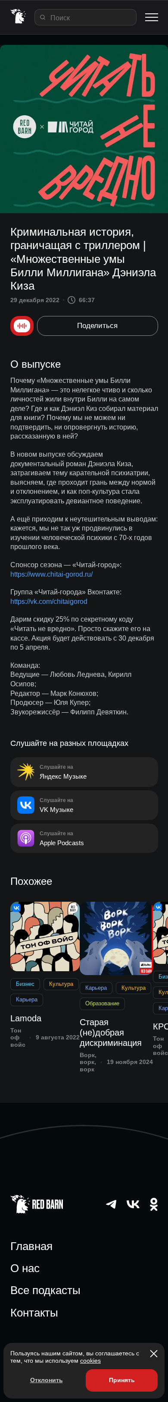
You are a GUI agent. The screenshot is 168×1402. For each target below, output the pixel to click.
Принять (122, 1380)
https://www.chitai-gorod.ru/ (51, 574)
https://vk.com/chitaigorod (48, 601)
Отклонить (46, 1380)
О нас (25, 1268)
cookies (90, 1360)
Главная (31, 1246)
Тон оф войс (17, 1037)
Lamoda (25, 1018)
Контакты (34, 1312)
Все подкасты (45, 1290)
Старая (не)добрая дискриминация (111, 1032)
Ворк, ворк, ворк (88, 1062)
